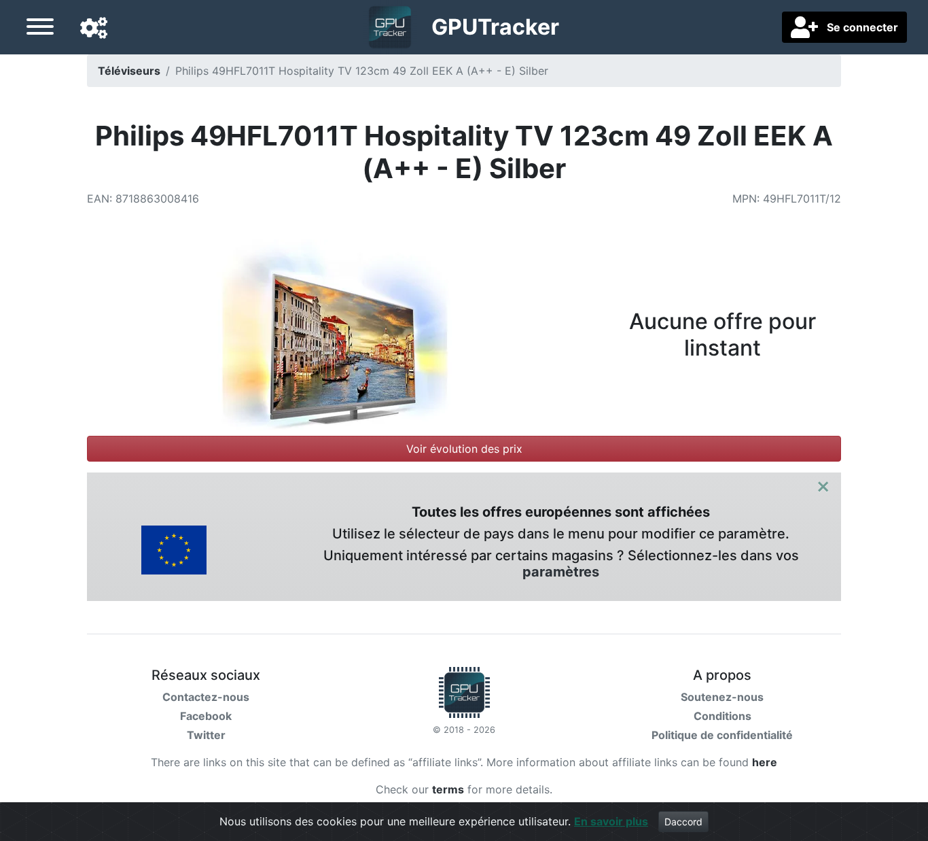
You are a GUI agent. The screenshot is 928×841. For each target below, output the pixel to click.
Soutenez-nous (722, 697)
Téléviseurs (129, 71)
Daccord (683, 821)
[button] (93, 28)
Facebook (206, 716)
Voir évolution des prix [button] (464, 449)
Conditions (722, 716)
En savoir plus (611, 821)
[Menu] (40, 28)
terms (448, 789)
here (764, 762)
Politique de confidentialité (722, 735)
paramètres (560, 572)
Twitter (206, 735)
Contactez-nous (205, 697)
